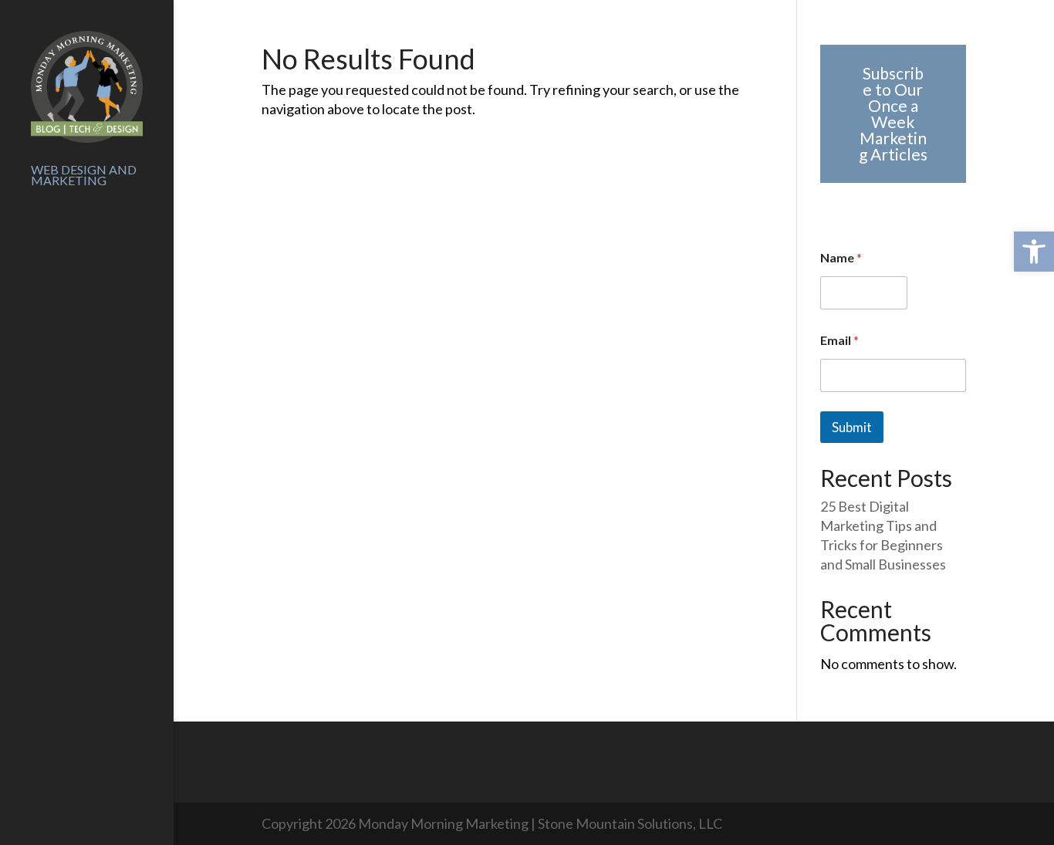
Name (841, 257)
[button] (1034, 252)
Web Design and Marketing (84, 176)
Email (839, 340)
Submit (852, 427)
